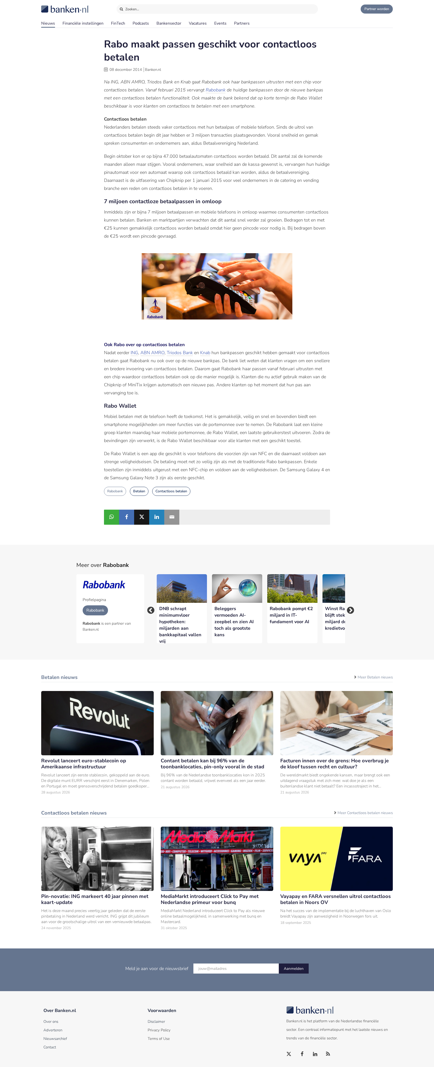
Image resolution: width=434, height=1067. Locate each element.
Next (348, 608)
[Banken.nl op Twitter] (289, 1054)
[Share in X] (141, 517)
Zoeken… (131, 9)
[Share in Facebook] (126, 517)
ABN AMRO (152, 353)
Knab (205, 353)
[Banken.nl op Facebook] (302, 1054)
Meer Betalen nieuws (375, 677)
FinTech (118, 23)
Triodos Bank (180, 353)
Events (220, 23)
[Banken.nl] (52, 6)
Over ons (50, 1021)
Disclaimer (156, 1021)
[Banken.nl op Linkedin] (315, 1054)
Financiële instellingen (83, 23)
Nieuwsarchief (55, 1038)
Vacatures (198, 23)
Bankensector (168, 23)
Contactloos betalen (171, 491)
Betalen (139, 491)
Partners (242, 23)
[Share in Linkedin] (156, 517)
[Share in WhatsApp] (111, 517)
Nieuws (48, 23)
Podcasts (141, 23)
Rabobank (216, 90)
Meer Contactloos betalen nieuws (365, 812)
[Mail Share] (171, 517)
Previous (149, 608)
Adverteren (52, 1030)
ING (134, 353)
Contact (49, 1047)
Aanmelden (294, 968)
